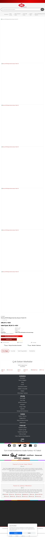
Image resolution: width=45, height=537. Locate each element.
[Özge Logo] (18, 496)
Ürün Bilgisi (5, 351)
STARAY (3, 316)
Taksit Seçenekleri (22, 351)
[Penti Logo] (6, 496)
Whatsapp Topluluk (22, 393)
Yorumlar (13, 351)
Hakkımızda (22, 422)
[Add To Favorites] (9, 342)
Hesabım (22, 404)
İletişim (22, 391)
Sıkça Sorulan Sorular (15, 345)
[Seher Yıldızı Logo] (38, 494)
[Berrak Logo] (31, 496)
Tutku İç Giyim (22, 434)
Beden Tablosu (36, 345)
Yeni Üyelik (22, 398)
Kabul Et (15, 533)
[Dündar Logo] (25, 496)
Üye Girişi (22, 400)
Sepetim (22, 409)
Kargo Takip (22, 406)
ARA (42, 9)
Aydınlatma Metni (22, 386)
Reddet (29, 533)
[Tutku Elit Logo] (22, 371)
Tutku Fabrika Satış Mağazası (22, 436)
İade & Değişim (22, 380)
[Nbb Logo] (39, 371)
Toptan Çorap (22, 429)
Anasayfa (22, 378)
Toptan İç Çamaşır (22, 432)
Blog (22, 382)
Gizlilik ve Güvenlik (22, 388)
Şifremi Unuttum (22, 402)
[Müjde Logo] (12, 496)
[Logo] (22, 5)
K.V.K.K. (22, 384)
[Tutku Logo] (15, 371)
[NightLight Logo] (30, 371)
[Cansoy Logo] (7, 371)
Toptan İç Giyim (22, 427)
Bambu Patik (17, 329)
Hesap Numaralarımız (22, 411)
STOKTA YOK (9, 339)
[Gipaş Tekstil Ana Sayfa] (5, 494)
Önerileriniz (32, 351)
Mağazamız (23, 418)
